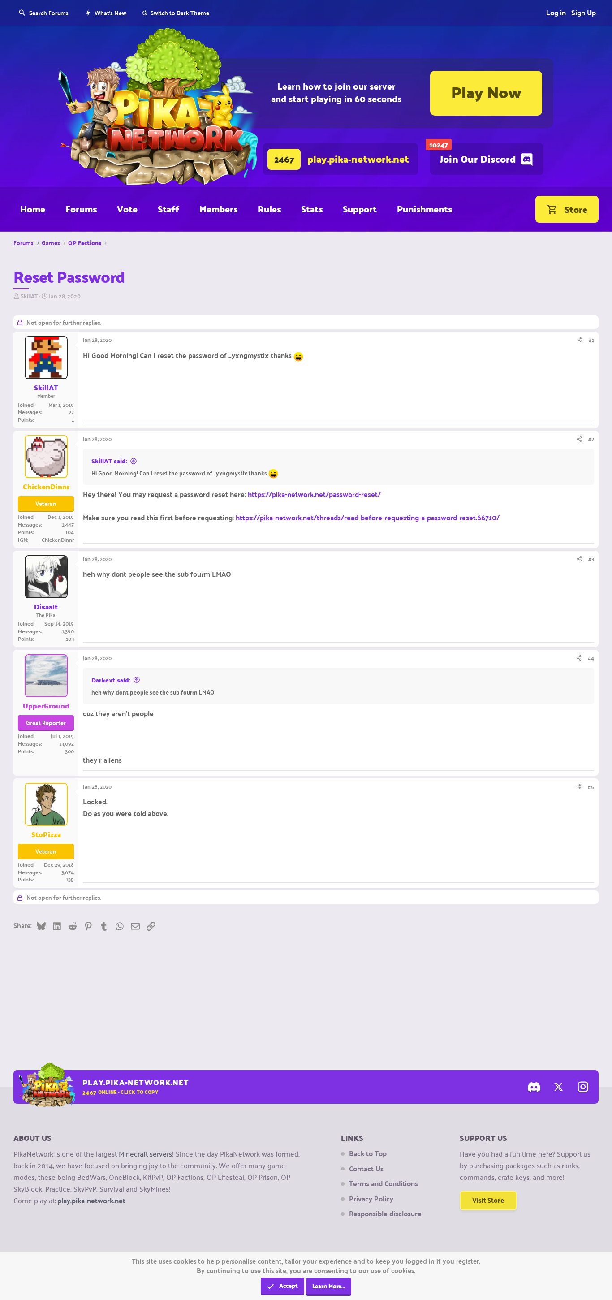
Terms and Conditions (383, 1183)
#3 (591, 559)
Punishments (424, 208)
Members (218, 208)
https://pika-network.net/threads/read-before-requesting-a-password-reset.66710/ (368, 517)
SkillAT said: (109, 461)
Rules (269, 208)
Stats (312, 208)
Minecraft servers (145, 1153)
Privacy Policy (371, 1199)
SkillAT (29, 296)
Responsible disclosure (385, 1213)
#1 (591, 340)
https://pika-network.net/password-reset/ (314, 494)
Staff (168, 208)
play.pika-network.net (91, 1200)
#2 (591, 439)
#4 (591, 658)
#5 (591, 786)
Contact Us (366, 1169)
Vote (127, 208)
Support (360, 208)
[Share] (580, 340)
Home (32, 208)
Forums (81, 208)
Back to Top (368, 1153)
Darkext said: (110, 680)
